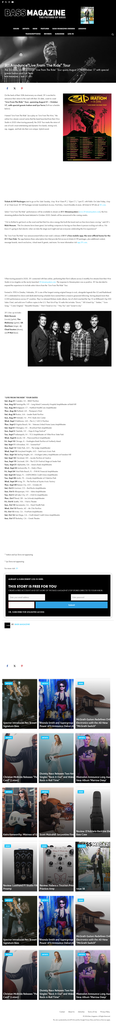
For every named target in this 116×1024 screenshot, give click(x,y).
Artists (9, 683)
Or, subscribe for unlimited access (26, 612)
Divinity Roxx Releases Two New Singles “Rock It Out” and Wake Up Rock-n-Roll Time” (59, 777)
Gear (81, 683)
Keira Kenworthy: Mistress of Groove (23, 834)
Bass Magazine (11, 76)
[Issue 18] (87, 15)
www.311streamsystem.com (89, 211)
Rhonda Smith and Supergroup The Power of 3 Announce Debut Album (59, 724)
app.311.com (82, 242)
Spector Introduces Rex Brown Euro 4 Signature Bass (24, 724)
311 (17, 568)
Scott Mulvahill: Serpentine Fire (57, 834)
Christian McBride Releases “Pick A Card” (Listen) (22, 778)
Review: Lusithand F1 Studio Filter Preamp (21, 887)
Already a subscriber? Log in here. (26, 579)
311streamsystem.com (47, 282)
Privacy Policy (89, 1020)
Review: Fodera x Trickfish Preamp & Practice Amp (59, 887)
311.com (102, 205)
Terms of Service (101, 1020)
